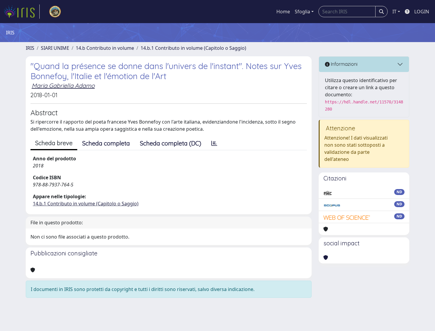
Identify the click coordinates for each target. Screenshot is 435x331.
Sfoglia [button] (302, 11)
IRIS (30, 48)
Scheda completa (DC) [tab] (170, 143)
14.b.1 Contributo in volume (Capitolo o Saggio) (193, 48)
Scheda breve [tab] (53, 143)
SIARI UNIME (55, 48)
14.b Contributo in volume (105, 48)
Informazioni (343, 64)
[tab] (214, 143)
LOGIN (421, 11)
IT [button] (394, 11)
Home (283, 11)
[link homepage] (22, 11)
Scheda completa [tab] (106, 143)
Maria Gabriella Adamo (63, 85)
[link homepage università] (55, 11)
